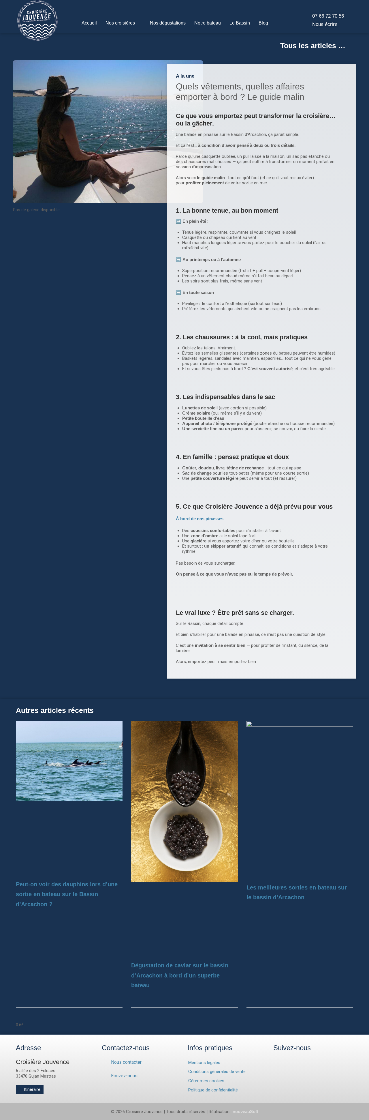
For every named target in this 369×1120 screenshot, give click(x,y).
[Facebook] (287, 1060)
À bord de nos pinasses (199, 518)
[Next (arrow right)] (359, 560)
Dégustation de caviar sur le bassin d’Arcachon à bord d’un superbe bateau (179, 975)
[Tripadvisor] (298, 1060)
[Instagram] (275, 1060)
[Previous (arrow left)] (10, 560)
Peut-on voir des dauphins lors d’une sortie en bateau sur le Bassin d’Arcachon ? (67, 894)
